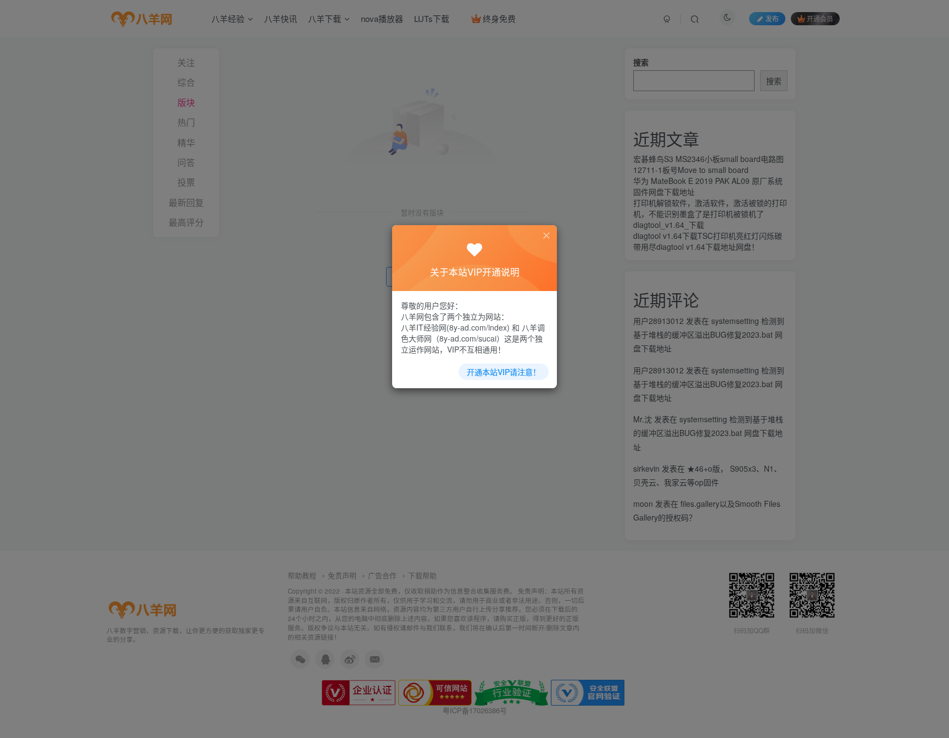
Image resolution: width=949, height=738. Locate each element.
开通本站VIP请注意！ (503, 371)
